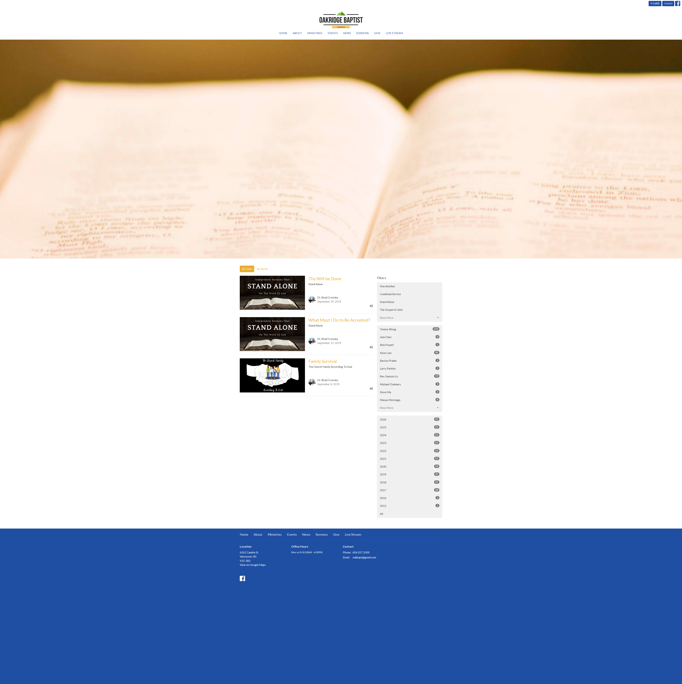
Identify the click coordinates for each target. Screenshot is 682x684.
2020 (409, 466)
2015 (409, 505)
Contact (668, 3)
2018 (409, 482)
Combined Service (390, 294)
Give (377, 33)
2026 (409, 419)
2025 (409, 427)
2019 (409, 474)
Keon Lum (409, 352)
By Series (262, 268)
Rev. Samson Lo (409, 376)
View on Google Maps (253, 564)
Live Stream (394, 33)
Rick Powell (409, 344)
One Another (387, 286)
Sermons (362, 33)
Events (333, 33)
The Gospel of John (391, 309)
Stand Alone (387, 301)
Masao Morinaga (409, 400)
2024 (409, 435)
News (347, 33)
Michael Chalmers (409, 384)
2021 (409, 458)
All (381, 513)
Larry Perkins (409, 368)
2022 (409, 451)
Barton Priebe (409, 360)
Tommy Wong (409, 329)
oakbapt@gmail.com (364, 557)
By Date (247, 268)
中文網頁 (655, 3)
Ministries (314, 33)
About (297, 33)
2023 (409, 443)
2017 (409, 490)
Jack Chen (409, 337)
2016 (409, 498)
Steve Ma (409, 392)
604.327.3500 (361, 552)
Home (283, 33)
